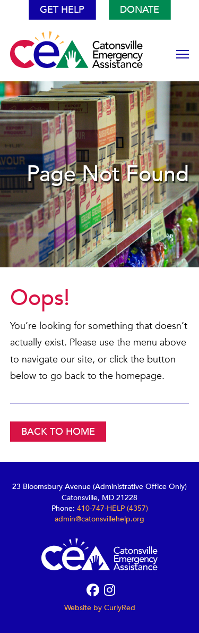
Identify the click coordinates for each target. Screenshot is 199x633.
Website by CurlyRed (99, 608)
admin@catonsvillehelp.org (99, 519)
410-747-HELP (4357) (112, 508)
